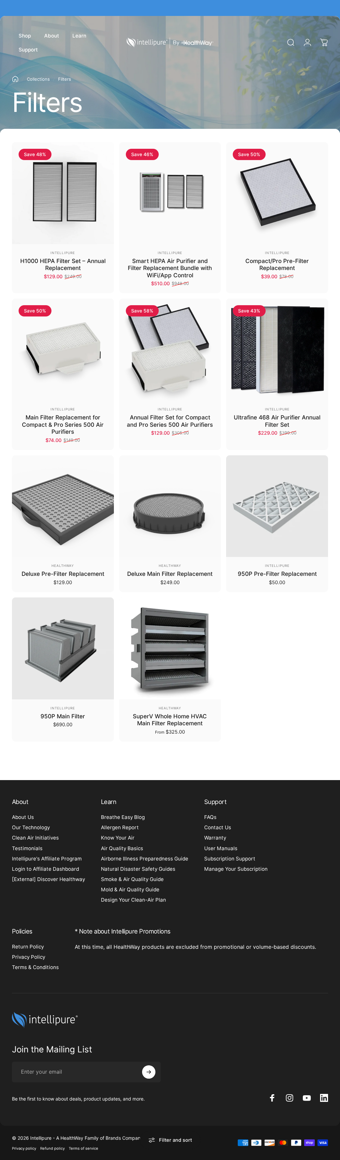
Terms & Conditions (35, 967)
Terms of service (83, 1148)
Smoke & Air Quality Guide (132, 879)
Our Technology (31, 827)
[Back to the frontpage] (15, 79)
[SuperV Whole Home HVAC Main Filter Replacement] (170, 648)
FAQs (210, 817)
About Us (23, 817)
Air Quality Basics (122, 848)
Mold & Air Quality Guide (130, 889)
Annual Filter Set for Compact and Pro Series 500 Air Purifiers (170, 421)
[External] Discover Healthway (48, 879)
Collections (38, 79)
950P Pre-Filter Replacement (277, 573)
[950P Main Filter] (63, 648)
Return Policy (28, 946)
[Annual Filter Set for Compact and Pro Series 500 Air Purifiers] (170, 350)
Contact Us (217, 827)
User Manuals (220, 848)
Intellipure (62, 253)
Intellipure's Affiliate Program (47, 858)
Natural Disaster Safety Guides (138, 869)
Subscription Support (229, 858)
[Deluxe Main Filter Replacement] (170, 506)
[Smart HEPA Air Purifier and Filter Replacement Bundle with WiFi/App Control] (170, 193)
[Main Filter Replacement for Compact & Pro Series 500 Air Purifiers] (63, 350)
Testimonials (27, 848)
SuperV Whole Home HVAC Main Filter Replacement (170, 720)
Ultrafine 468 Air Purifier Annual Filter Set (277, 421)
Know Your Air (117, 838)
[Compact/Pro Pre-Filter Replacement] (277, 193)
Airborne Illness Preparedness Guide (144, 858)
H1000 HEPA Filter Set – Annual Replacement (63, 264)
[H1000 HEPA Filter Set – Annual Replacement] (63, 193)
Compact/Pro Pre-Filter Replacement (277, 264)
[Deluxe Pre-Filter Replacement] (63, 506)
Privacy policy (24, 1148)
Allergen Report (120, 827)
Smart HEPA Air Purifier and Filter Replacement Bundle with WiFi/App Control (170, 268)
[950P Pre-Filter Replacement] (277, 506)
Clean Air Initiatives (35, 838)
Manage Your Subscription (236, 869)
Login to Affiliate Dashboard (45, 869)
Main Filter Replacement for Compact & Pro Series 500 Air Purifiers (63, 424)
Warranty (215, 838)
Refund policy (52, 1148)
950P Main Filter (63, 716)
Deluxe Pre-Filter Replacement (63, 573)
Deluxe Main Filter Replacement (169, 573)
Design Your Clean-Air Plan (133, 900)
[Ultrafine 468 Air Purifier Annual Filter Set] (277, 350)
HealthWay (62, 566)
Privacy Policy (28, 957)
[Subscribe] (148, 1072)
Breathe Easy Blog (123, 817)
